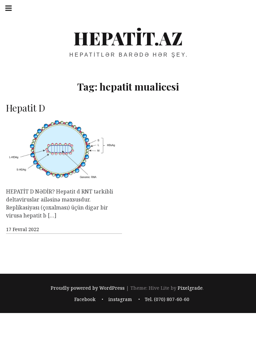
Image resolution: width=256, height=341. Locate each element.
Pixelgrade (190, 288)
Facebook (84, 299)
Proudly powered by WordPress (88, 288)
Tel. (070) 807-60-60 (167, 299)
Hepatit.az (128, 38)
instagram (120, 299)
